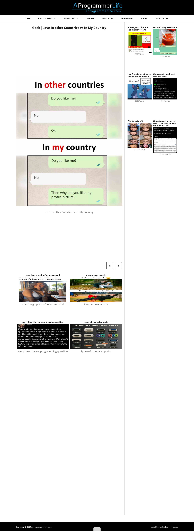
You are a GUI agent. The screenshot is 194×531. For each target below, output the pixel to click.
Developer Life (72, 18)
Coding (91, 18)
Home (152, 527)
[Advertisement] (69, 53)
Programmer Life (47, 18)
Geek (28, 18)
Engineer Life (161, 18)
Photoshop (127, 18)
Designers (107, 18)
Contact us (160, 527)
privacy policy (172, 527)
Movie (144, 18)
